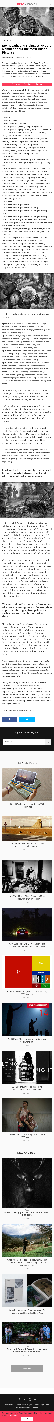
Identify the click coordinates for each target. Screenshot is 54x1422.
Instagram (38, 84)
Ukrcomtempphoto (22, 1407)
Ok (27, 1419)
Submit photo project (24, 1405)
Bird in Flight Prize (42, 1405)
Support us (36, 1407)
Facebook (28, 84)
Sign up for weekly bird (27, 733)
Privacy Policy (12, 1415)
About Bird (9, 1405)
